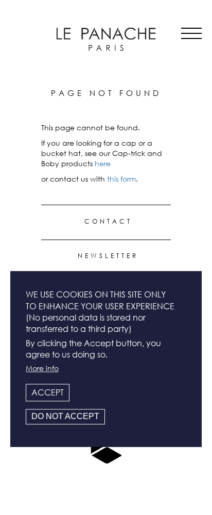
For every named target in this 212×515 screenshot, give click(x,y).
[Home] (106, 39)
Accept (47, 392)
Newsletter (108, 256)
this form (121, 178)
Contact (108, 221)
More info (42, 368)
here (103, 163)
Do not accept (65, 416)
